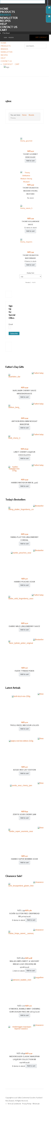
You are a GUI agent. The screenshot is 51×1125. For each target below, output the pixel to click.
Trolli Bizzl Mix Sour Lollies (24, 725)
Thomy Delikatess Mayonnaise (30, 256)
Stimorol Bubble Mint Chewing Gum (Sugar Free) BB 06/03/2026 (24, 1010)
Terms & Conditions (14, 1104)
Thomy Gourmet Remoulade (30, 155)
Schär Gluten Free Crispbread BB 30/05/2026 (24, 915)
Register (11, 37)
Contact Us (8, 27)
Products (7, 12)
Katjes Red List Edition (24, 770)
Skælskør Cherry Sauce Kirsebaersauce (24, 392)
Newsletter (9, 18)
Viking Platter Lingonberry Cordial (24, 538)
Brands (5, 14)
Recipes (5, 21)
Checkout (6, 33)
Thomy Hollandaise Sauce (30, 222)
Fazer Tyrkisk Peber (24, 671)
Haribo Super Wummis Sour (24, 859)
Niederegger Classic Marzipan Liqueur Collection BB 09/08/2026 (24, 1059)
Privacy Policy (26, 1104)
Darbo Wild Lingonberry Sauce (24, 626)
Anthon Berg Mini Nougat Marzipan (24, 422)
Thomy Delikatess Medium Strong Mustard (30, 191)
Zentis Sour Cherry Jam (24, 814)
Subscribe (14, 333)
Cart (3, 30)
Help (3, 24)
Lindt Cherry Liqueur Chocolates (24, 453)
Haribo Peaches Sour (24, 581)
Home (4, 8)
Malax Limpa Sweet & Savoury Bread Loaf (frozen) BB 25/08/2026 (24, 964)
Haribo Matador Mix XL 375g (24, 482)
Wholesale (36, 1104)
